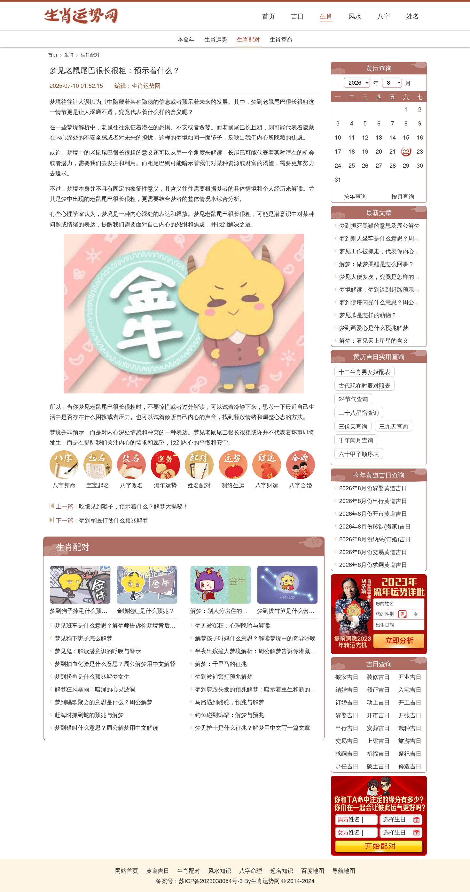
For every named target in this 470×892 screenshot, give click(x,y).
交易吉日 (346, 740)
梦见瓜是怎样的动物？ (368, 314)
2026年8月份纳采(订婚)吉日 (375, 539)
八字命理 (250, 870)
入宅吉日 (409, 689)
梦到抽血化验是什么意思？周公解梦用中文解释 (115, 663)
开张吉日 (409, 715)
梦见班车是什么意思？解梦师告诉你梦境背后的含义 (116, 625)
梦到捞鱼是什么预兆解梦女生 (92, 676)
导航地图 (343, 870)
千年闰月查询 (356, 440)
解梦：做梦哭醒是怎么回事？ (376, 263)
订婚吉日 (346, 702)
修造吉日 (409, 766)
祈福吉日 (378, 753)
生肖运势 (215, 39)
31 (338, 179)
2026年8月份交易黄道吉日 (373, 551)
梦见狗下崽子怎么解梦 (83, 638)
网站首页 (126, 870)
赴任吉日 (346, 766)
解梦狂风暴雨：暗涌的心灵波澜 (95, 689)
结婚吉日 (346, 689)
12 (365, 137)
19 (365, 151)
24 (338, 165)
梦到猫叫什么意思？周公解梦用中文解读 (106, 727)
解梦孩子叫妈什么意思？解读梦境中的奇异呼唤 (255, 638)
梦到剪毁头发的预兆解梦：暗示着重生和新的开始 (256, 689)
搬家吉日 (346, 676)
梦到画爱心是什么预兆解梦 (373, 327)
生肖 (69, 54)
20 (379, 151)
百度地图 (312, 870)
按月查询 (402, 196)
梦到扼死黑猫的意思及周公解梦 (379, 225)
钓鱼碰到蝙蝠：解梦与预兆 (229, 714)
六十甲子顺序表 (359, 453)
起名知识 (281, 870)
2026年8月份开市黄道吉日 (373, 513)
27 (379, 165)
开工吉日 (409, 702)
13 (379, 137)
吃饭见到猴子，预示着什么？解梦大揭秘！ (133, 506)
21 (392, 151)
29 (406, 165)
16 (420, 137)
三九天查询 (393, 426)
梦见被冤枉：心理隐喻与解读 (232, 625)
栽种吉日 (409, 727)
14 (392, 137)
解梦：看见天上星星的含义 (373, 340)
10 (338, 137)
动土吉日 (378, 702)
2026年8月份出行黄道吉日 (373, 500)
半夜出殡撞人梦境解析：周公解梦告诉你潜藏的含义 (256, 650)
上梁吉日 (378, 740)
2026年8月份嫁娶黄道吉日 (373, 488)
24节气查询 (353, 398)
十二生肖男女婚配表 (364, 371)
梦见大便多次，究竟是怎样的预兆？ (381, 276)
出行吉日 (346, 727)
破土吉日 (378, 766)
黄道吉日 (157, 870)
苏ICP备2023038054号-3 (211, 880)
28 (392, 165)
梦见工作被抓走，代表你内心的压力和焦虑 (381, 251)
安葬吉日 (378, 727)
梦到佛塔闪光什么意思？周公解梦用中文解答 (381, 302)
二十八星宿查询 (359, 412)
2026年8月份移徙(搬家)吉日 (375, 526)
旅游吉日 (409, 740)
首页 (53, 54)
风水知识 (219, 870)
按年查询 (355, 196)
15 (406, 137)
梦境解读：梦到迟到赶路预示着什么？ (381, 289)
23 (420, 151)
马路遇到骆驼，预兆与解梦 (229, 702)
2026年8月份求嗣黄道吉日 (373, 564)
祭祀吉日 (409, 753)
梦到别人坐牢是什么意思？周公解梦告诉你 (381, 238)
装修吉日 (378, 676)
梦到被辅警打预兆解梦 (224, 676)
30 (420, 165)
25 (352, 165)
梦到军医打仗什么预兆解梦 (113, 520)
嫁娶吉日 (346, 715)
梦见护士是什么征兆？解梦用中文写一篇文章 (252, 727)
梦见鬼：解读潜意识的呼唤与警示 (98, 650)
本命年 (186, 39)
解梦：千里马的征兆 (221, 663)
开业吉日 (409, 676)
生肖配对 (248, 39)
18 (352, 151)
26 (365, 165)
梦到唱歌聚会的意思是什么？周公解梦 (104, 702)
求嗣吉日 (346, 753)
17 (338, 151)
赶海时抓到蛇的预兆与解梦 (89, 714)
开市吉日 (378, 715)
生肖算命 (281, 39)
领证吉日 (378, 689)
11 (352, 137)
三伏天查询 (353, 426)
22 (406, 151)
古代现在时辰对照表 (364, 385)
